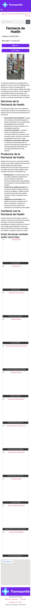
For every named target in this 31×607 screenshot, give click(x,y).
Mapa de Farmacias (7, 14)
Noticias (18, 14)
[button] (15, 45)
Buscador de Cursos (15, 602)
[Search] (28, 22)
